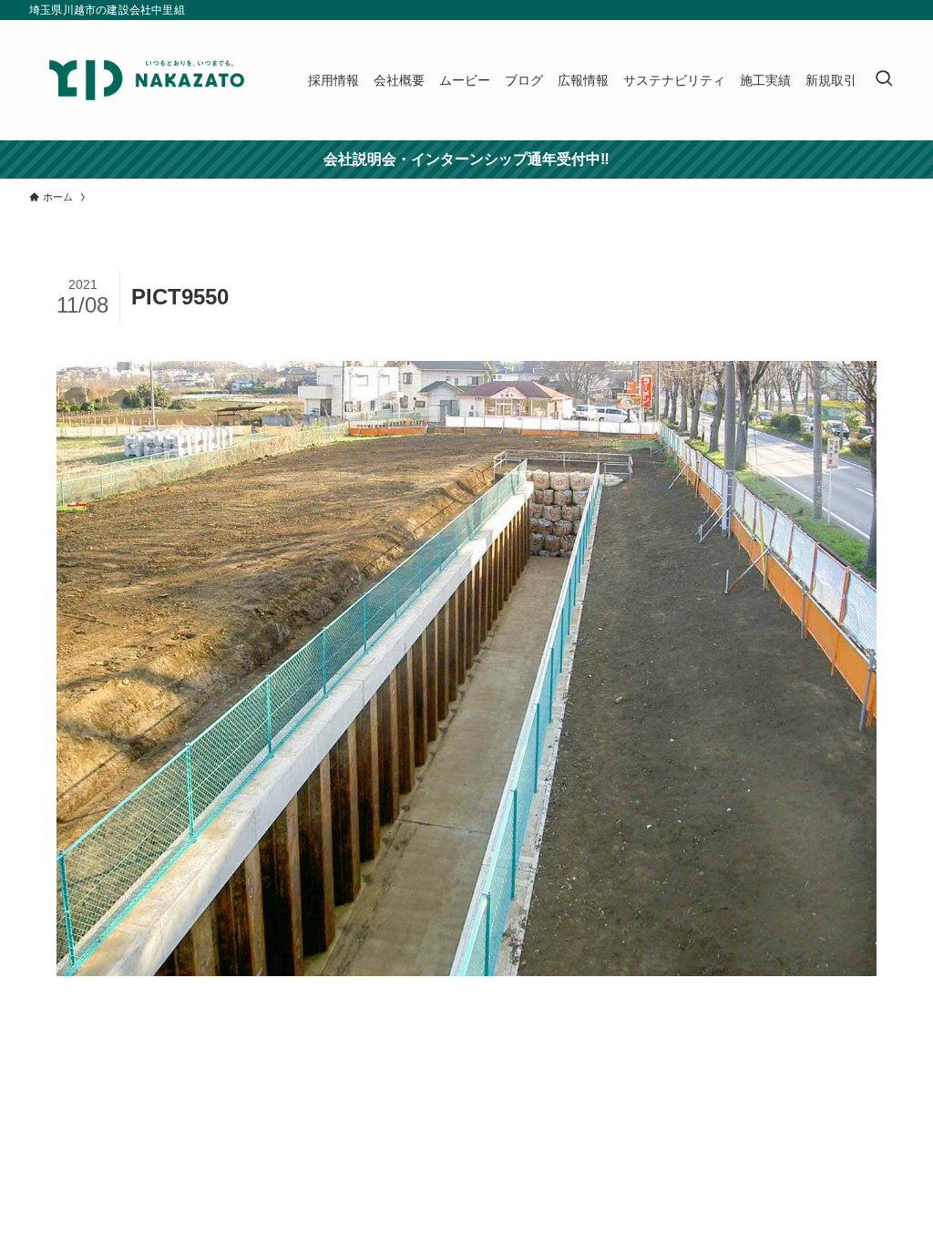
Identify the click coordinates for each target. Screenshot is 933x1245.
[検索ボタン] (884, 80)
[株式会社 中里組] (146, 80)
